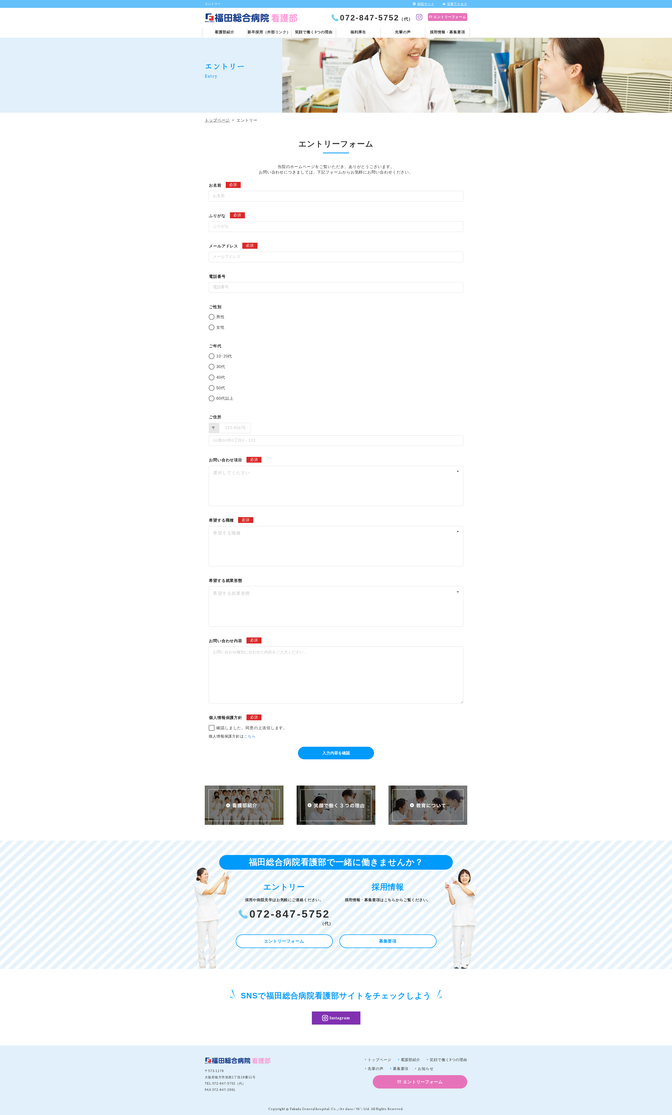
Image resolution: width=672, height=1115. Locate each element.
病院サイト (425, 4)
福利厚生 (358, 32)
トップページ (217, 120)
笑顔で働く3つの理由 (314, 32)
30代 (220, 366)
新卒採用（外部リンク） (269, 32)
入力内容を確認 (336, 753)
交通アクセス (457, 4)
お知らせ (426, 1069)
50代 (220, 388)
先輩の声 (403, 32)
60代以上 (225, 398)
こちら (250, 736)
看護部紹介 (224, 32)
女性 (220, 327)
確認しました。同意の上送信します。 (253, 728)
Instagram (339, 1018)
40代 (220, 377)
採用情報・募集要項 (447, 32)
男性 (220, 317)
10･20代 (224, 356)
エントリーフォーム (449, 17)
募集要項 (388, 941)
